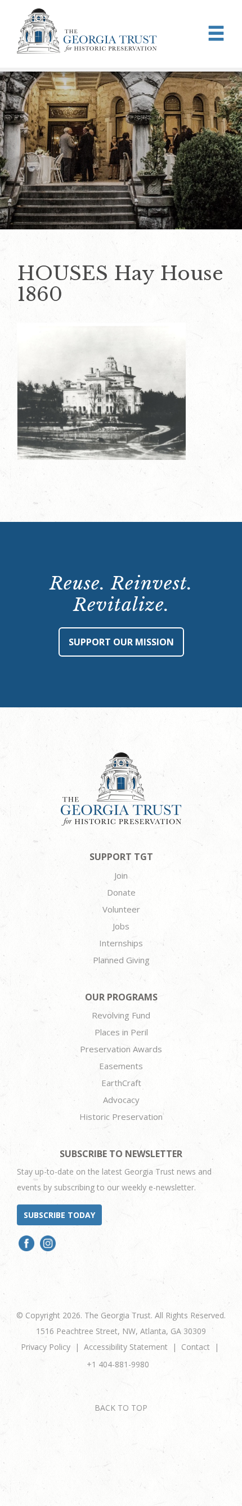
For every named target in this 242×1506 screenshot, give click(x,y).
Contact (195, 1346)
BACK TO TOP (121, 1407)
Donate (121, 892)
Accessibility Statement (126, 1346)
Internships (121, 943)
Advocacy (121, 1099)
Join (121, 875)
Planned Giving (121, 959)
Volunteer (121, 909)
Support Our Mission (121, 642)
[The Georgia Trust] (87, 31)
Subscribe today (59, 1215)
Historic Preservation (121, 1116)
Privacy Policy (45, 1346)
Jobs (121, 926)
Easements (121, 1065)
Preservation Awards (121, 1049)
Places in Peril (121, 1032)
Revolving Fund (121, 1015)
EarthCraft (121, 1082)
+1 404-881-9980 (118, 1364)
